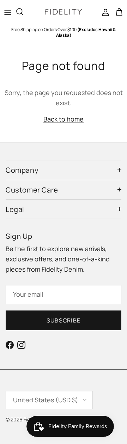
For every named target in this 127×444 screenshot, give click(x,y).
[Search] (23, 11)
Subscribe (64, 320)
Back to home (63, 119)
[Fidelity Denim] (63, 12)
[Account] (103, 11)
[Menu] (8, 11)
